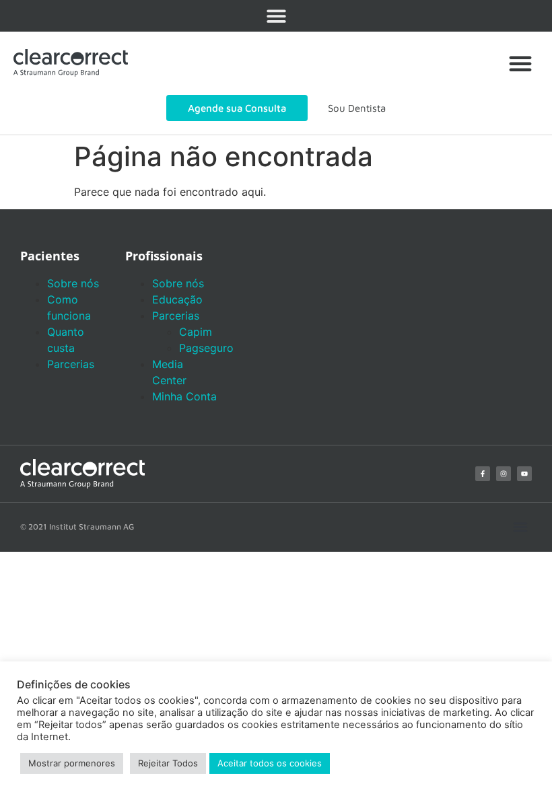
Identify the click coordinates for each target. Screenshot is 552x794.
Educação (177, 299)
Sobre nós (73, 283)
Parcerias (70, 364)
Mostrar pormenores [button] (71, 763)
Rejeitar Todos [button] (168, 763)
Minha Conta (184, 396)
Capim (195, 331)
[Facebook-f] (482, 473)
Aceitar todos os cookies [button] (269, 763)
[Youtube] (524, 473)
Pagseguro (206, 348)
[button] (276, 16)
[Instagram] (503, 473)
